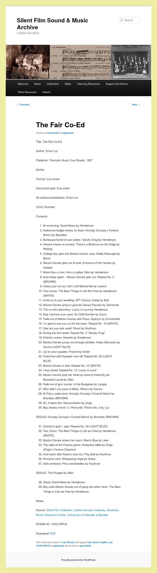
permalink (85, 545)
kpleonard (68, 133)
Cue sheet (92, 542)
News (68, 84)
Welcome (23, 84)
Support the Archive (117, 84)
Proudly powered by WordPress (78, 560)
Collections (53, 84)
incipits (103, 542)
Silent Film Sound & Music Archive (52, 23)
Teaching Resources (88, 84)
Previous (23, 104)
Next (136, 104)
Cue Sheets (68, 542)
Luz (110, 542)
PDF (53, 533)
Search (46, 92)
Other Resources (27, 92)
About (37, 84)
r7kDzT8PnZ (42, 545)
